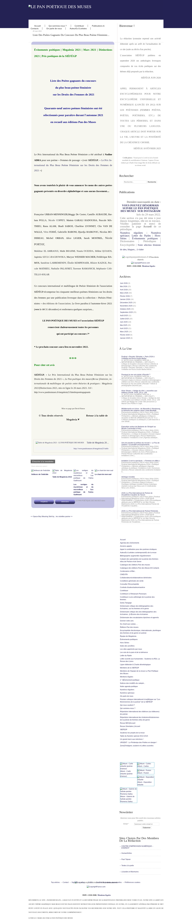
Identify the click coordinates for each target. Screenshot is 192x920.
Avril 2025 (124, 328)
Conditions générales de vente (132, 581)
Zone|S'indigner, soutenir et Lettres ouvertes (136, 746)
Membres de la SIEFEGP (129, 668)
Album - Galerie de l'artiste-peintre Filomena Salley (127, 799)
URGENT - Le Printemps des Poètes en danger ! (138, 742)
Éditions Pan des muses (129, 627)
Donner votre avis (127, 621)
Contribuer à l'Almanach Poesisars (133, 594)
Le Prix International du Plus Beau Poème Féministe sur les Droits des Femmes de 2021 (73, 165)
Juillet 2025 (124, 319)
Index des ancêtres (127, 646)
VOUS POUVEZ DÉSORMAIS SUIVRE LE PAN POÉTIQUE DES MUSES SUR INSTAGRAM (140, 208)
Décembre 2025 (126, 303)
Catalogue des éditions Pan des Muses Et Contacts (139, 568)
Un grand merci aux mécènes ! (131, 739)
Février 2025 (125, 335)
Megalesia (44, 501)
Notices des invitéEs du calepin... (132, 683)
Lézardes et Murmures (130, 872)
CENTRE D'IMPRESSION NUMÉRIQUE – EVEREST (137, 847)
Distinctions (65, 501)
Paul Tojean (126, 859)
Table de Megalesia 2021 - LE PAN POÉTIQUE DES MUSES (98, 442)
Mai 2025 (124, 325)
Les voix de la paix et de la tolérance (134, 652)
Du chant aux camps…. (129, 624)
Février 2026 (125, 296)
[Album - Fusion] (144, 770)
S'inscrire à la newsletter (43, 461)
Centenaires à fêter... (128, 571)
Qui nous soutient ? (127, 705)
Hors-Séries (124, 643)
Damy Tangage (126, 603)
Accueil (37, 26)
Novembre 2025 (126, 306)
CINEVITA (124, 574)
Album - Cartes (143, 766)
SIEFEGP (123, 730)
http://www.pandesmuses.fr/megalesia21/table (91, 448)
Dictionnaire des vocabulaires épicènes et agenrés (139, 618)
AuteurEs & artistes (78, 28)
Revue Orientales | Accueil (130, 726)
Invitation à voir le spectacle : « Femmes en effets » (140, 461)
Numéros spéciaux (127, 693)
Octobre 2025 (125, 309)
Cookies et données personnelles (109, 882)
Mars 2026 (124, 293)
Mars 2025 (124, 332)
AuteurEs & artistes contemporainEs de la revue (138, 553)
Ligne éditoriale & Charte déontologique (135, 665)
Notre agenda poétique (129, 686)
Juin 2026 (124, 283)
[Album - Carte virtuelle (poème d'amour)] (128, 769)
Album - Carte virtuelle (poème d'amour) (126, 773)
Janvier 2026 (125, 299)
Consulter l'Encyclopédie (129, 584)
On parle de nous (54, 28)
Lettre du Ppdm (141, 235)
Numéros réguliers (131, 232)
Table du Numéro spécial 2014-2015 (134, 736)
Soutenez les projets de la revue (132, 733)
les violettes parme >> (64, 516)
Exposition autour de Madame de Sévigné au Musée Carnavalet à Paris (138, 427)
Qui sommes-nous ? (58, 26)
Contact (66, 882)
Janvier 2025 (125, 338)
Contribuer (79, 26)
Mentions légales (148, 266)
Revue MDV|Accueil (127, 723)
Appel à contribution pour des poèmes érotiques (138, 549)
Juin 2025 (124, 322)
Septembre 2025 (126, 312)
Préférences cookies (132, 882)
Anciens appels (126, 546)
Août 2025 (124, 315)
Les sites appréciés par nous (131, 649)
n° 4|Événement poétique (129, 680)
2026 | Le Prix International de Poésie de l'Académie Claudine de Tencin (137, 494)
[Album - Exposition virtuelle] (145, 780)
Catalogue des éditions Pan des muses (135, 565)
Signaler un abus (78, 882)
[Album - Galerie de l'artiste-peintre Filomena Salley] (128, 794)
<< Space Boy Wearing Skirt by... (43, 516)
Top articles (55, 882)
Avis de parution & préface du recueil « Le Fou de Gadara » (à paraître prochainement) (140, 444)
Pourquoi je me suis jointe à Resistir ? (135, 375)
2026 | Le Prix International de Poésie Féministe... (140, 511)
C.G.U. (90, 882)
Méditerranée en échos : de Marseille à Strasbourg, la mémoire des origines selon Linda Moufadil (141, 410)
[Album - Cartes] (144, 764)
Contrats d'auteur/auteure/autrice (132, 587)
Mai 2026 (124, 286)
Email (125, 824)
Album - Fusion (143, 773)
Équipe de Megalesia (128, 636)
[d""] (140, 263)
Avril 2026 (124, 290)
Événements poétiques (145, 238)
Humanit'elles (126, 853)
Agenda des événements (129, 543)
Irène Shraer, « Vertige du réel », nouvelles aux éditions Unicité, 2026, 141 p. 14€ (139, 392)
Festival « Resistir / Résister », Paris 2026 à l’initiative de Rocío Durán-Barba (137, 357)
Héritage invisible (128, 477)
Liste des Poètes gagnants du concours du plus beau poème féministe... (71, 35)
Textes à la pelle (127, 866)
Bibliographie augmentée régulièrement (135, 556)
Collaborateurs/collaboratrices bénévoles (136, 578)
